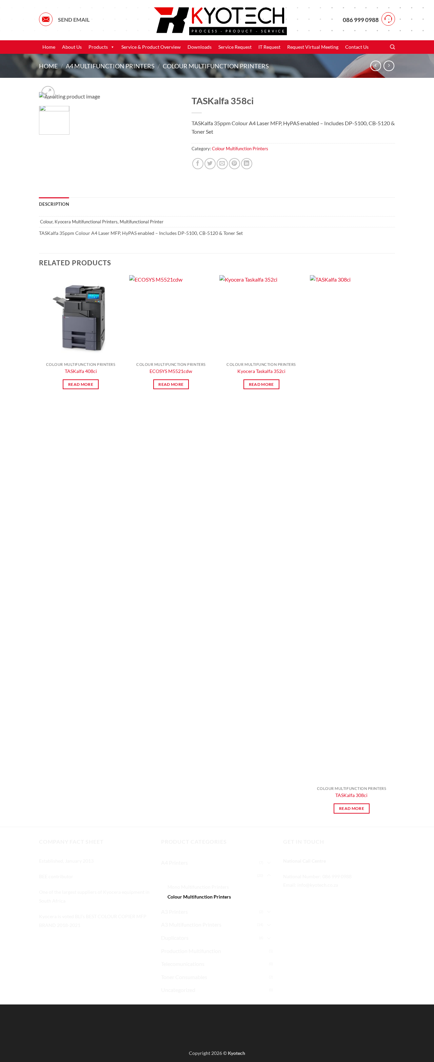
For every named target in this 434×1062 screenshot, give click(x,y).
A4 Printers (174, 862)
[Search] (392, 47)
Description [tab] (54, 204)
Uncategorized (178, 990)
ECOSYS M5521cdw (171, 371)
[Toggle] (269, 862)
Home (48, 47)
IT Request (269, 47)
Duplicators (175, 937)
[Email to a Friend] (222, 163)
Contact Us (357, 47)
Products (98, 47)
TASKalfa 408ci (81, 371)
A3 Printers (174, 911)
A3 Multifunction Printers (191, 924)
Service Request (235, 47)
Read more (80, 384)
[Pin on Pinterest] (234, 163)
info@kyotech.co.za (317, 885)
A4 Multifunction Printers (110, 66)
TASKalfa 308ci (351, 795)
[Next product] (375, 66)
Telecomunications (182, 963)
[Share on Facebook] (197, 163)
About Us (72, 47)
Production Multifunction (191, 951)
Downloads (200, 47)
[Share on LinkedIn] (246, 163)
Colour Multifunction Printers (216, 66)
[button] (48, 92)
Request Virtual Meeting (312, 47)
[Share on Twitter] (210, 163)
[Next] (393, 550)
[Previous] (39, 550)
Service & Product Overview (151, 47)
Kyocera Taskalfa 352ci (261, 371)
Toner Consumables (184, 977)
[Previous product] (388, 66)
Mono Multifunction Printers (198, 887)
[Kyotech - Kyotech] (217, 20)
